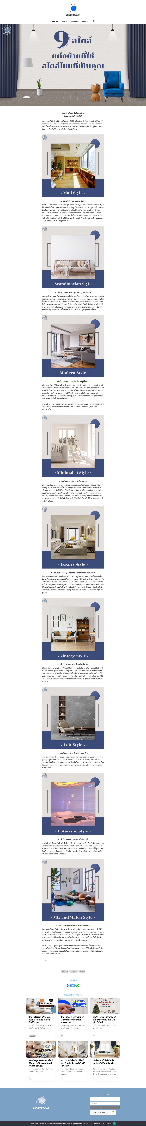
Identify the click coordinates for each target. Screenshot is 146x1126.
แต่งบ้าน (82, 971)
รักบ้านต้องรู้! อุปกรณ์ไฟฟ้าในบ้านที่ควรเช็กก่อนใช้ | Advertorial (72, 1019)
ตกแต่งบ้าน (74, 971)
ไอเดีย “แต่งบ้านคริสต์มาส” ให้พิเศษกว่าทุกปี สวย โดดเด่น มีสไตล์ (104, 1019)
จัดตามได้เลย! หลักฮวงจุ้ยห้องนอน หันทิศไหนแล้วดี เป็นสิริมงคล (40, 1019)
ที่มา (46, 960)
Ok (114, 1123)
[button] (93, 21)
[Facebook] (69, 985)
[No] (144, 1123)
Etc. (62, 1035)
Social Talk (55, 21)
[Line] (77, 985)
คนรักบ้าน (65, 971)
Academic (85, 21)
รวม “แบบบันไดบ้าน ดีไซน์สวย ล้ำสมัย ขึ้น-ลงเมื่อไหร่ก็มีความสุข (73, 1063)
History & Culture (32, 1035)
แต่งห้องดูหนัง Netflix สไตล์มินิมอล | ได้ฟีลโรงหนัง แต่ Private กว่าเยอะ (41, 1063)
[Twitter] (73, 985)
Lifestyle (64, 21)
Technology (74, 21)
